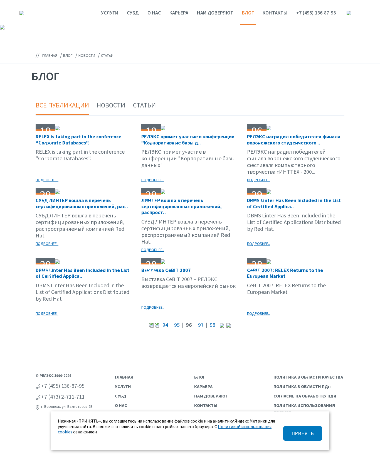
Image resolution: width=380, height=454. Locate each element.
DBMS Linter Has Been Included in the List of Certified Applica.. (294, 203)
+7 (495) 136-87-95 (316, 12)
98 (212, 324)
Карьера (178, 12)
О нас (154, 12)
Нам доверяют (215, 12)
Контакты (275, 12)
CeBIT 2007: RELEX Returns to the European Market (285, 273)
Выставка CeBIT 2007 (166, 270)
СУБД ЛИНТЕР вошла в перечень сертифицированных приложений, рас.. (82, 203)
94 (165, 324)
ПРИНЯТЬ (303, 433)
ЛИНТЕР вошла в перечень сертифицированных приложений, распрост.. (181, 206)
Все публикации (62, 105)
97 (201, 324)
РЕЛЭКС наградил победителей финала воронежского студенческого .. (293, 139)
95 (177, 324)
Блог (248, 12)
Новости (111, 105)
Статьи (144, 105)
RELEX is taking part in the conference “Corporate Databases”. (78, 139)
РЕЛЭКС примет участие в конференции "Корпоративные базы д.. (188, 139)
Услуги (109, 12)
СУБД (133, 12)
